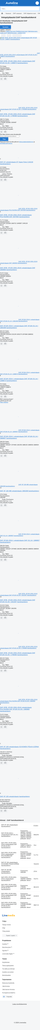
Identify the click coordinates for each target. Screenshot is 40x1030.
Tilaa (4, 139)
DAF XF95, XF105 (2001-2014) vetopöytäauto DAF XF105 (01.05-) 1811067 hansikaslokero (17, 601)
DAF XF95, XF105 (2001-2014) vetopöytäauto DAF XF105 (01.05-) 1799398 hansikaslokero (17, 115)
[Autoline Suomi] (12, 3)
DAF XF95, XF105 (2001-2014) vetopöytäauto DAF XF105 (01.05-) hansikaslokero (9, 845)
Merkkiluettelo (6, 975)
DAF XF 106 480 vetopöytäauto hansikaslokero (6, 871)
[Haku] (37, 9)
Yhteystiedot (6, 931)
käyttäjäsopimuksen (6, 143)
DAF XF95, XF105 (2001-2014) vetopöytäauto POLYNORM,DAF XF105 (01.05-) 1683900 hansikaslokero (16, 709)
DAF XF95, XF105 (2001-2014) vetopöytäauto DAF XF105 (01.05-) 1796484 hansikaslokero (17, 654)
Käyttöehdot (5, 962)
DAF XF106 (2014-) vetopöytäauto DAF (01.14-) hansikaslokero (9, 834)
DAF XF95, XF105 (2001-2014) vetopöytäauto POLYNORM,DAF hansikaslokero (9, 855)
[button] (37, 3)
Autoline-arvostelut (7, 972)
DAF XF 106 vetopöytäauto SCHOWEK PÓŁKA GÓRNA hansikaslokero (10, 864)
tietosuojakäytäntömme (26, 142)
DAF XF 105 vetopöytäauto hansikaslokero (15, 796)
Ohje (3, 928)
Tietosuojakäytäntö (8, 965)
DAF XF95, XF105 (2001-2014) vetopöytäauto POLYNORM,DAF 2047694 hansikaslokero (16, 216)
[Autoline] (2, 13)
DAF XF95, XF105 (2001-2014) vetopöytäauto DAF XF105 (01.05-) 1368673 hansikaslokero (17, 62)
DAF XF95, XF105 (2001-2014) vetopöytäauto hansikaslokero (9, 878)
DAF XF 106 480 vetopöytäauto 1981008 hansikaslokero (19, 491)
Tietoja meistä (6, 924)
